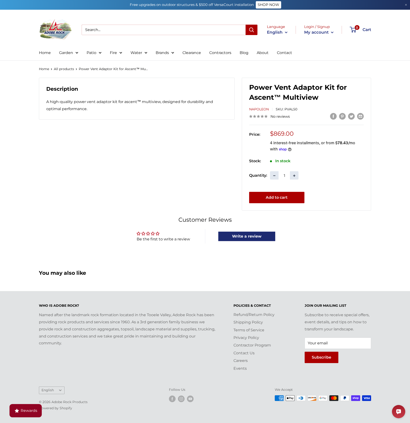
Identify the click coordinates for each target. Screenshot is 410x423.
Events (240, 368)
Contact (284, 52)
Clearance (191, 52)
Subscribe (321, 357)
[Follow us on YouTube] (190, 398)
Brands (162, 52)
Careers (240, 360)
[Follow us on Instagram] (181, 398)
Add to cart (277, 197)
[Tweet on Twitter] (351, 116)
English (48, 390)
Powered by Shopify (55, 408)
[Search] (251, 30)
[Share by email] (360, 116)
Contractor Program (252, 345)
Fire (113, 52)
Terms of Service (248, 330)
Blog (244, 52)
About (263, 52)
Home (45, 52)
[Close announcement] (406, 5)
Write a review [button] (246, 236)
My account (317, 32)
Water (136, 52)
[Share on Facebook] (333, 116)
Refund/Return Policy (254, 314)
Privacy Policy (246, 337)
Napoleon (259, 109)
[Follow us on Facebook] (172, 398)
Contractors (220, 52)
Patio (91, 52)
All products (64, 69)
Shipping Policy (248, 322)
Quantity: (258, 175)
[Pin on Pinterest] (342, 116)
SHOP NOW (268, 4)
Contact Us (244, 353)
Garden (66, 52)
